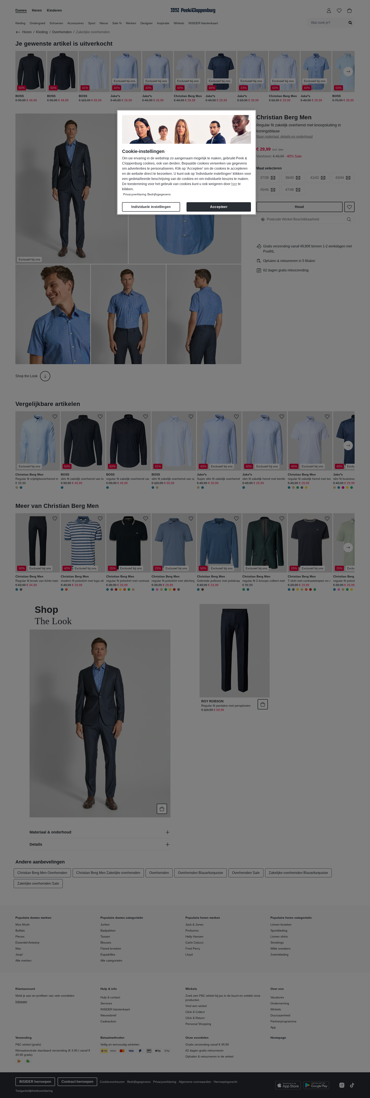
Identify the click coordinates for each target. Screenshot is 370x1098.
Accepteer (219, 207)
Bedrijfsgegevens (159, 194)
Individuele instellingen (151, 207)
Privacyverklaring (134, 194)
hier (234, 184)
